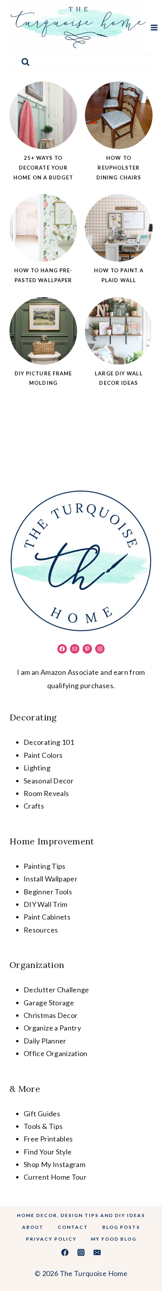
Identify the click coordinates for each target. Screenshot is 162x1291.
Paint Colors (43, 755)
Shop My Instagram (54, 1164)
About (33, 1227)
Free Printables (48, 1138)
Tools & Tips (43, 1126)
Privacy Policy (51, 1239)
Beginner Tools (48, 891)
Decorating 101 (49, 742)
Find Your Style (48, 1151)
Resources (41, 929)
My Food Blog (113, 1239)
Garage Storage (49, 1002)
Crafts (34, 806)
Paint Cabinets (47, 916)
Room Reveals (46, 793)
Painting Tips (45, 866)
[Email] (97, 1252)
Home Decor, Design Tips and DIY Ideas (81, 1215)
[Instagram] (81, 1252)
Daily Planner (45, 1040)
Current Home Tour (55, 1177)
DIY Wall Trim (46, 904)
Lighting (37, 767)
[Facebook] (65, 1252)
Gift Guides (42, 1113)
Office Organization (56, 1053)
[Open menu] (154, 27)
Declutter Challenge (56, 989)
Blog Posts (121, 1227)
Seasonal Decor (49, 780)
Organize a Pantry (52, 1027)
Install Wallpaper (50, 878)
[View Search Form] (25, 61)
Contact (73, 1227)
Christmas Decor (50, 1015)
